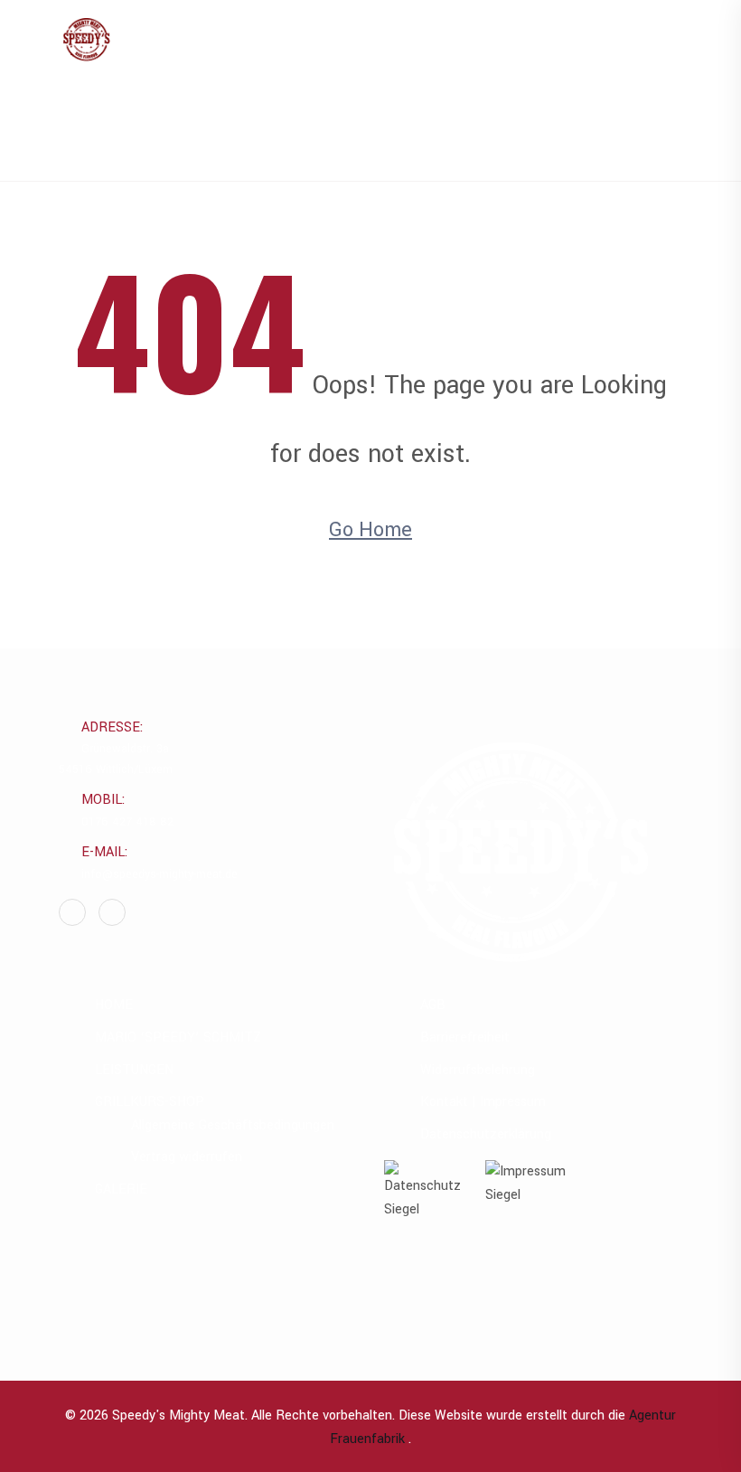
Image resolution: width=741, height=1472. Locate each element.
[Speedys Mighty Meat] (86, 42)
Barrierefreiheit (465, 1037)
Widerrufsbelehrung (477, 1070)
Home (381, 132)
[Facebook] (72, 912)
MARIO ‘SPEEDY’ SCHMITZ (178, 1037)
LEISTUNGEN (134, 1070)
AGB (433, 1004)
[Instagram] (112, 912)
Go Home (370, 529)
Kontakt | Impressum (483, 1101)
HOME (114, 1004)
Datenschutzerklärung (485, 1134)
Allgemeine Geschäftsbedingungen (232, 1125)
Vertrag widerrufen (186, 1156)
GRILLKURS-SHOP (149, 1101)
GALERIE (121, 1189)
